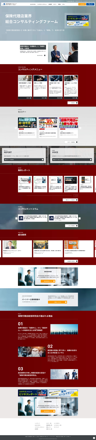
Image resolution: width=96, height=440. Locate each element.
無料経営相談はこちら (48, 281)
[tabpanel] (25, 184)
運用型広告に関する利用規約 (59, 436)
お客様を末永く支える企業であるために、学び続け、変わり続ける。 (48, 250)
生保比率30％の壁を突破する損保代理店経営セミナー (48, 133)
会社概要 (26, 436)
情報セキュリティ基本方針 (36, 436)
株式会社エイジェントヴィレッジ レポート (12, 250)
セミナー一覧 (48, 423)
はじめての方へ (40, 55)
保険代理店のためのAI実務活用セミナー (27, 133)
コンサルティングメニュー (39, 427)
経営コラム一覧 (49, 429)
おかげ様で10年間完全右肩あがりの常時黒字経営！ (75, 250)
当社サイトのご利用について (67, 436)
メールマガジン (57, 423)
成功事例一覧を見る (71, 261)
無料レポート (48, 427)
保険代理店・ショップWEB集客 (71, 83)
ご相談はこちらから (57, 302)
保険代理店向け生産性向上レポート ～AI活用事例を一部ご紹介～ (25, 188)
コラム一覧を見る (71, 225)
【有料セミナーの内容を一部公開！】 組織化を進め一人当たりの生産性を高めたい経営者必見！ (71, 188)
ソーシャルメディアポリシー (52, 436)
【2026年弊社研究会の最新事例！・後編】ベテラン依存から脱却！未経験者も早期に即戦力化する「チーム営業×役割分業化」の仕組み (35, 217)
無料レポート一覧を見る (9, 159)
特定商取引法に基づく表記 (43, 436)
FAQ (47, 436)
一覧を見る (73, 102)
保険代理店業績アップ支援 (25, 83)
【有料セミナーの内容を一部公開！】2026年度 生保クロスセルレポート (55, 188)
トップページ (37, 423)
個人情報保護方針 (30, 436)
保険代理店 (60, 220)
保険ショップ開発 (38, 83)
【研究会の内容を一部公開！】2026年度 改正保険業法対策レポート (86, 188)
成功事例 (36, 429)
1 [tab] (22, 195)
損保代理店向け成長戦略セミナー (67, 133)
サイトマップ (56, 427)
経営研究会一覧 (49, 425)
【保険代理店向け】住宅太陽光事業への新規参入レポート (40, 187)
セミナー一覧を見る (71, 142)
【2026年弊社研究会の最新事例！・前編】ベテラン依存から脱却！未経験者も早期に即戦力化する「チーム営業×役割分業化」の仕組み (65, 217)
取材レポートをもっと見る (58, 159)
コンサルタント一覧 (57, 425)
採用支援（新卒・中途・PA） (54, 83)
